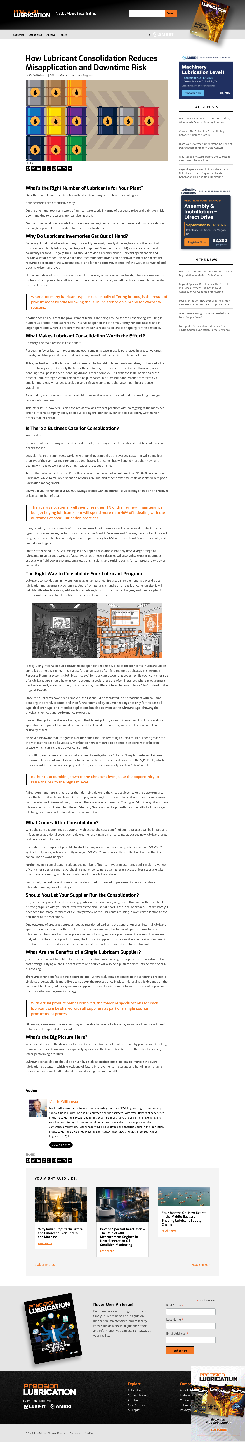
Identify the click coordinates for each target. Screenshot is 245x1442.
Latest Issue (36, 35)
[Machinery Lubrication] (206, 97)
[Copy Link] (64, 168)
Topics (63, 35)
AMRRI (31, 1432)
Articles (61, 13)
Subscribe (19, 35)
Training (91, 13)
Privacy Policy (189, 1410)
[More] (70, 168)
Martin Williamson (38, 75)
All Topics (134, 1410)
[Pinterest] (49, 168)
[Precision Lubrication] (218, 1439)
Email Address (177, 1333)
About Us (186, 1390)
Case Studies (136, 1405)
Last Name (175, 1319)
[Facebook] (28, 168)
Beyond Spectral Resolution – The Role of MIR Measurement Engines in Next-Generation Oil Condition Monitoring (203, 173)
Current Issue (137, 1395)
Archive (51, 35)
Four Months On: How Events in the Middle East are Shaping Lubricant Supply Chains (184, 1219)
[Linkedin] (38, 168)
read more (45, 1243)
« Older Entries (45, 1265)
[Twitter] (33, 168)
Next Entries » (201, 1265)
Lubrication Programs (82, 75)
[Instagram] (54, 168)
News (80, 13)
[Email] (59, 168)
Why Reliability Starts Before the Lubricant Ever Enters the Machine (60, 1233)
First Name (175, 1305)
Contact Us (187, 1400)
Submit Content (190, 1405)
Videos (71, 13)
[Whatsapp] (44, 168)
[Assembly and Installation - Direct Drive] (206, 250)
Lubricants (64, 75)
